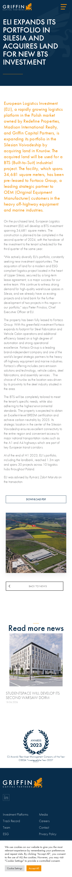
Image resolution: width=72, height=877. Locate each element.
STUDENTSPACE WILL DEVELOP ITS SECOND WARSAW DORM (33, 695)
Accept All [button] (34, 868)
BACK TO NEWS (38, 586)
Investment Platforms (15, 814)
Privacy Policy (47, 834)
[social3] (6, 797)
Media (43, 814)
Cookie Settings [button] (14, 868)
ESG (6, 834)
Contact (44, 827)
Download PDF (36, 499)
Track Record (11, 821)
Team (6, 827)
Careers (44, 821)
